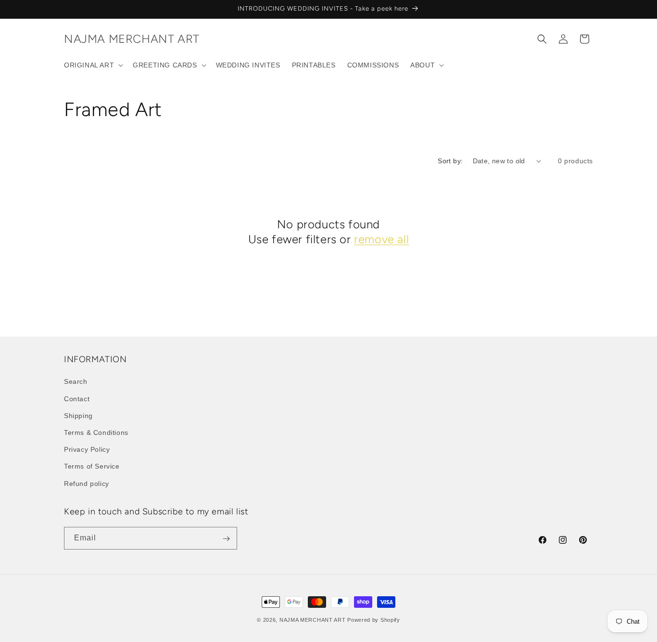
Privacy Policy (87, 449)
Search (76, 381)
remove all (381, 239)
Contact (76, 398)
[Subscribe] (226, 538)
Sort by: (450, 161)
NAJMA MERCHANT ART (312, 620)
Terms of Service (92, 466)
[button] (92, 65)
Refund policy (86, 483)
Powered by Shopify (373, 620)
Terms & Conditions (96, 432)
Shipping (78, 415)
